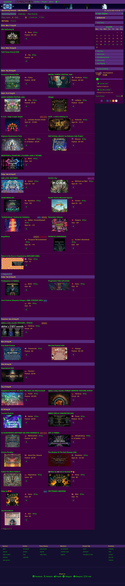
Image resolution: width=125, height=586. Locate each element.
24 (97, 44)
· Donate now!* (103, 83)
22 (117, 41)
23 (121, 41)
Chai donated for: (108, 73)
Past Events (32, 14)
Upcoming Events (9, 14)
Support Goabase (100, 96)
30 (121, 44)
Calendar (22, 14)
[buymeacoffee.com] (108, 92)
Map (36, 32)
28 (113, 44)
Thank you (118, 96)
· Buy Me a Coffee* (105, 90)
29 (117, 44)
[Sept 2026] (121, 27)
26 (105, 44)
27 (109, 44)
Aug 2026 (109, 27)
